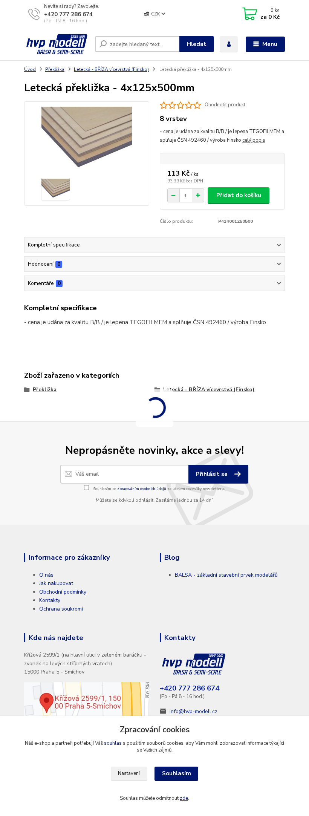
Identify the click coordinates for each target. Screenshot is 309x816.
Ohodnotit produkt (225, 105)
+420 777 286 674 (68, 14)
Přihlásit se (212, 474)
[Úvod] (56, 44)
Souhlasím (176, 773)
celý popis (253, 140)
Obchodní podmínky (62, 592)
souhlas (113, 743)
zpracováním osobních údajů (141, 488)
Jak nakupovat (56, 583)
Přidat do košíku (238, 195)
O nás (46, 575)
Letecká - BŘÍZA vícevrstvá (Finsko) (111, 69)
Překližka (54, 69)
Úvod (30, 69)
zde (184, 798)
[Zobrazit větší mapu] (86, 706)
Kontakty (49, 600)
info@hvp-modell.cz (193, 711)
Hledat (197, 44)
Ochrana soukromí (61, 608)
